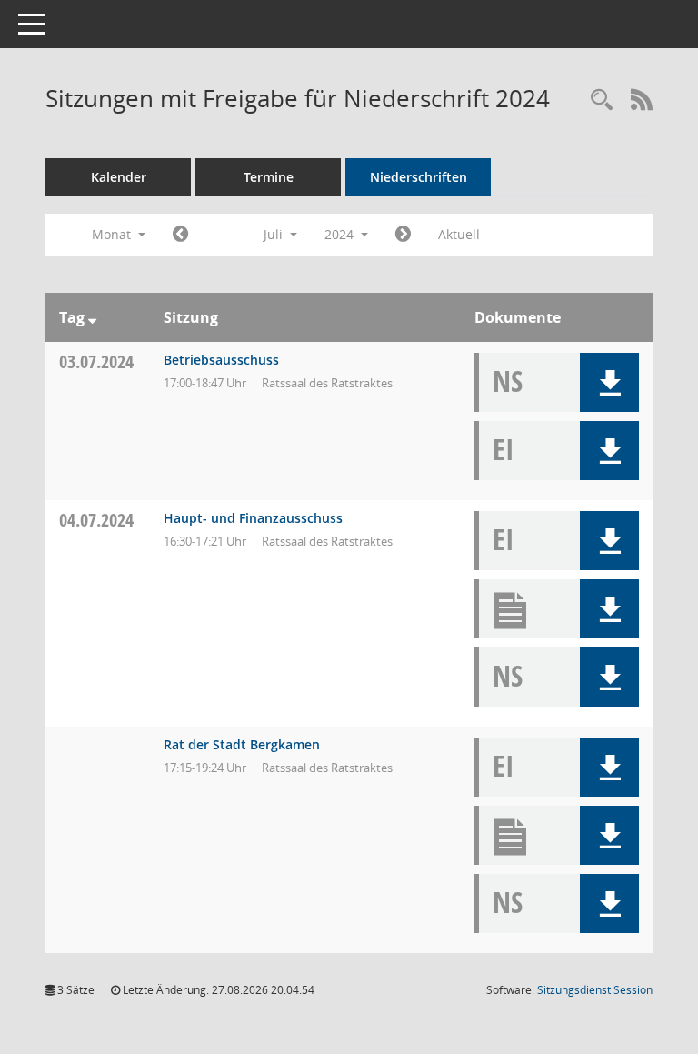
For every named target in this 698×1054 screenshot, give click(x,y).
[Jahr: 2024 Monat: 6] (180, 234)
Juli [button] (275, 234)
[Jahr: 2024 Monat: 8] (403, 234)
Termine (269, 177)
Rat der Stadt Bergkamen (242, 744)
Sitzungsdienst (595, 990)
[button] (609, 382)
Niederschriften (418, 177)
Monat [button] (113, 234)
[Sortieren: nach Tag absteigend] (92, 317)
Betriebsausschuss (221, 359)
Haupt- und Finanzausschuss (253, 518)
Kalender (118, 177)
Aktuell (459, 234)
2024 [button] (340, 234)
